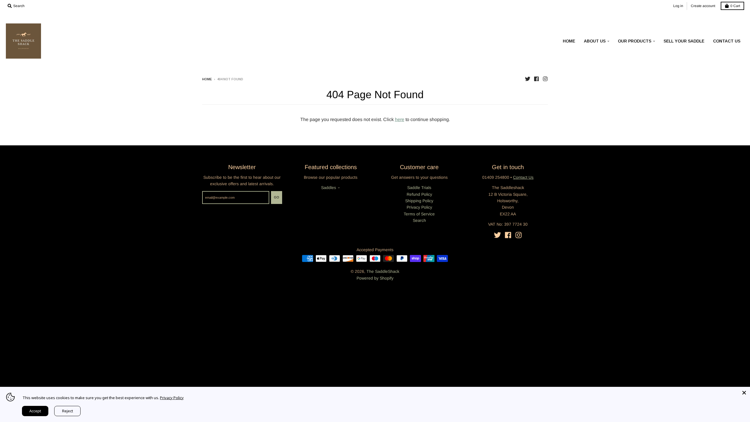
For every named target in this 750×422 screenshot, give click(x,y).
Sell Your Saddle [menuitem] (684, 41)
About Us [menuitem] (595, 41)
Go (276, 197)
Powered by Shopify (375, 278)
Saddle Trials (419, 187)
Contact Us (523, 177)
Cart (735, 6)
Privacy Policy (419, 207)
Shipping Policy (419, 200)
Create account (703, 6)
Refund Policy (419, 194)
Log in (678, 6)
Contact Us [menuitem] (726, 41)
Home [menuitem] (569, 41)
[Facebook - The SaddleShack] (536, 78)
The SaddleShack (383, 271)
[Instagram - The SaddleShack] (545, 78)
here (399, 119)
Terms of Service (419, 214)
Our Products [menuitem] (634, 41)
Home (207, 79)
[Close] (744, 393)
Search (419, 220)
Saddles (328, 187)
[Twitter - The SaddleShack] (527, 78)
